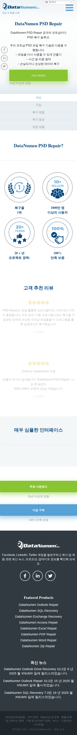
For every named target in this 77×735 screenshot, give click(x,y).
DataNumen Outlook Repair (38, 605)
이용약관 (66, 720)
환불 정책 (66, 717)
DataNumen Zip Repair (38, 646)
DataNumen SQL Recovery (38, 610)
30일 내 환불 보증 (11, 12)
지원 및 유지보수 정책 (38, 720)
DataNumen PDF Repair (38, 634)
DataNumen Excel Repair (38, 628)
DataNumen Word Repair (38, 640)
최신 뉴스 (39, 662)
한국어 (52, 2)
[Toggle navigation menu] (69, 7)
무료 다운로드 (38, 75)
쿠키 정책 (33, 717)
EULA (56, 720)
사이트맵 (38, 724)
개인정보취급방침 (15, 717)
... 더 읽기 (38, 331)
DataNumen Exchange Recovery (38, 616)
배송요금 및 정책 (49, 717)
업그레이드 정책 (15, 720)
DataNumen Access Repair (38, 622)
